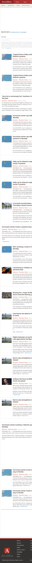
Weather (15, 59)
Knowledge (19, 552)
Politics (18, 554)
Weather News (23, 59)
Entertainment (11, 5)
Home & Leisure (25, 5)
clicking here (9, 48)
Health (18, 5)
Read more (6, 241)
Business (3, 5)
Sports (18, 556)
